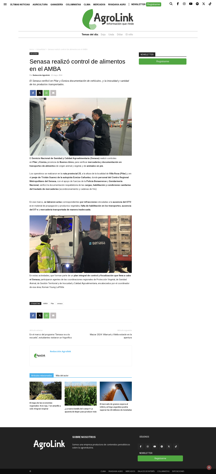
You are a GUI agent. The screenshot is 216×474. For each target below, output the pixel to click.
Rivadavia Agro (117, 4)
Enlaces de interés (146, 471)
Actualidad (40, 49)
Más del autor (62, 375)
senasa (59, 303)
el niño (129, 34)
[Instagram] (148, 446)
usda (111, 34)
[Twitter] (169, 446)
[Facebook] (141, 446)
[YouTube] (155, 446)
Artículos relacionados (41, 375)
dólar (120, 34)
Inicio (32, 49)
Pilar (52, 303)
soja (103, 34)
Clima (87, 4)
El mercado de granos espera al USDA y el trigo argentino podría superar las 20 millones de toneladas (116, 407)
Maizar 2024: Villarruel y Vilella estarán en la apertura (111, 336)
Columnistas (73, 4)
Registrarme (153, 4)
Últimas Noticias (20, 4)
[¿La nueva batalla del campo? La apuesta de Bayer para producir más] (81, 405)
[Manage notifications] (209, 467)
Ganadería (57, 4)
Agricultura (40, 4)
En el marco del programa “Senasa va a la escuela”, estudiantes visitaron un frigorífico (51, 336)
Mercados (99, 4)
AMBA (45, 303)
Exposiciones (178, 471)
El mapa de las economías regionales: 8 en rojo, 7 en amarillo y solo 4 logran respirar (45, 406)
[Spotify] (162, 446)
